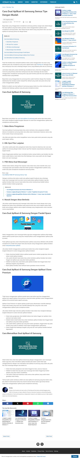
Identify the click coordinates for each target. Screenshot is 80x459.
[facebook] (7, 403)
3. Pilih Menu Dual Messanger (12, 47)
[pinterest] (28, 403)
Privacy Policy (41, 451)
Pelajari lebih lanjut (41, 456)
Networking (43, 2)
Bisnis (27, 2)
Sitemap (56, 451)
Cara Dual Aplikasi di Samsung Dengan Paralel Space (17, 52)
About (23, 451)
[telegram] (48, 403)
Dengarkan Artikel (9, 19)
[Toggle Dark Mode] (74, 2)
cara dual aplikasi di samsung (26, 118)
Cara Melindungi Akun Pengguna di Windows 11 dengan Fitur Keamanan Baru (69, 94)
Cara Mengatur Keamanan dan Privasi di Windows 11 (20, 189)
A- (23, 22)
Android (20, 2)
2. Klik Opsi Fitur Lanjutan (11, 44)
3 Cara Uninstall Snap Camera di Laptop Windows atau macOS (69, 23)
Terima (75, 456)
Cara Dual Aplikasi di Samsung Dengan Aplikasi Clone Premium (19, 55)
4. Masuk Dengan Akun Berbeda (13, 49)
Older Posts (49, 436)
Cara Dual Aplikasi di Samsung (11, 39)
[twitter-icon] (42, 444)
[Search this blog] (77, 2)
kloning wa (40, 64)
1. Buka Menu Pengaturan (11, 41)
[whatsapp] (38, 403)
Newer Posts (6, 436)
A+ (30, 22)
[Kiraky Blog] (8, 2)
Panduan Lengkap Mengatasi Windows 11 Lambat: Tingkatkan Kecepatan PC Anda (27, 192)
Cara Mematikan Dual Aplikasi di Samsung (14, 57)
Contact (28, 451)
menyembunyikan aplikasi (13, 245)
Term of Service (49, 451)
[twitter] (17, 403)
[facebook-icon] (38, 444)
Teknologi (53, 2)
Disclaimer (33, 451)
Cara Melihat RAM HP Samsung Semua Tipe (14, 175)
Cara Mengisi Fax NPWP (68, 31)
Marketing (34, 2)
